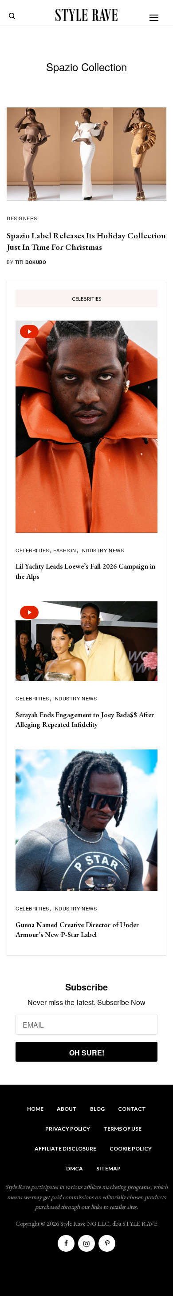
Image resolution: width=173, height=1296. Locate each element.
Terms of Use (122, 1128)
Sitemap (108, 1168)
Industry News (102, 550)
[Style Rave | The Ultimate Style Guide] (86, 15)
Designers (22, 218)
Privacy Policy (67, 1128)
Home (35, 1108)
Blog (97, 1108)
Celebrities (32, 550)
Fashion (64, 550)
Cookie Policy (131, 1148)
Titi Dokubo (31, 262)
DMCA (74, 1168)
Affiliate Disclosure (65, 1148)
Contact (132, 1108)
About (67, 1108)
